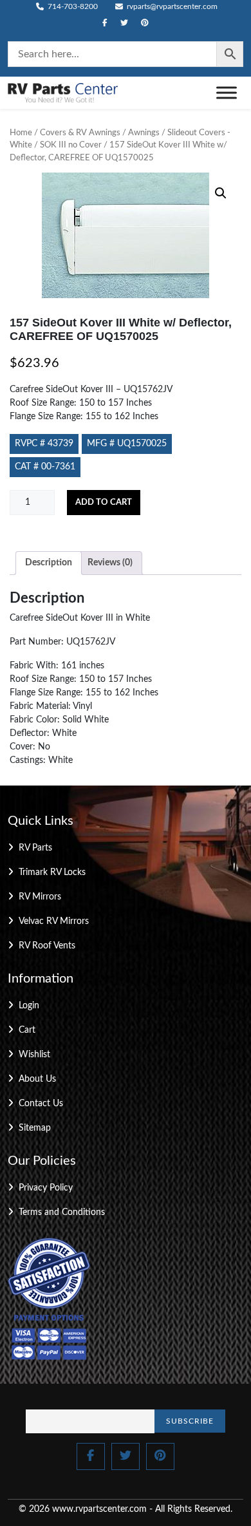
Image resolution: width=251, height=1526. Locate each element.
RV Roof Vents (47, 945)
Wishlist (34, 1054)
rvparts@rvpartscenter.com (171, 6)
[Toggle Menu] (226, 92)
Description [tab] (48, 562)
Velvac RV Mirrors (54, 921)
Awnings (144, 133)
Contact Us (41, 1103)
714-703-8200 (72, 6)
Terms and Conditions (62, 1212)
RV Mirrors (40, 896)
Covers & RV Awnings (80, 133)
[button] (220, 193)
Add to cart (103, 502)
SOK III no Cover (71, 145)
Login (29, 1005)
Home (21, 133)
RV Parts (35, 847)
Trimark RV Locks (52, 872)
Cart (27, 1030)
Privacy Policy (46, 1187)
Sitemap (35, 1128)
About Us (37, 1079)
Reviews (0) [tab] (110, 562)
